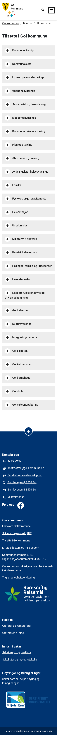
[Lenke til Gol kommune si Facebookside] (20, 505)
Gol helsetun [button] (17, 310)
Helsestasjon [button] (17, 212)
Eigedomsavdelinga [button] (21, 118)
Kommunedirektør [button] (20, 50)
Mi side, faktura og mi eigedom (20, 547)
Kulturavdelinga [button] (18, 324)
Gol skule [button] (14, 391)
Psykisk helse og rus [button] (21, 252)
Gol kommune (10, 23)
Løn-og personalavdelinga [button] (25, 77)
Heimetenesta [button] (18, 279)
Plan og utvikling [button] (19, 145)
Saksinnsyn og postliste (16, 652)
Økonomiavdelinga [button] (20, 91)
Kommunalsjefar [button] (19, 64)
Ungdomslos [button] (17, 226)
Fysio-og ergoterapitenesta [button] (26, 199)
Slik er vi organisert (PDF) (17, 533)
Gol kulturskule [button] (18, 364)
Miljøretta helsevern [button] (21, 239)
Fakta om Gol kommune (16, 526)
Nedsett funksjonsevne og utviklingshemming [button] (25, 295)
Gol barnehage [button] (18, 378)
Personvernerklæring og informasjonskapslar (28, 731)
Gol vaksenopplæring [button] (22, 405)
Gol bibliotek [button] (17, 351)
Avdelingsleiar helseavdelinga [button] (27, 172)
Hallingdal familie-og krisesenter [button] (29, 266)
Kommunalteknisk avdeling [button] (25, 131)
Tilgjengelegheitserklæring (18, 577)
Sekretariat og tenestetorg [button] (26, 104)
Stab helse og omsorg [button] (22, 158)
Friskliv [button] (13, 185)
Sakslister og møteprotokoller (20, 659)
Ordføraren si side (13, 632)
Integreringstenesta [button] (21, 337)
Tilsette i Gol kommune (16, 540)
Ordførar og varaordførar (16, 625)
